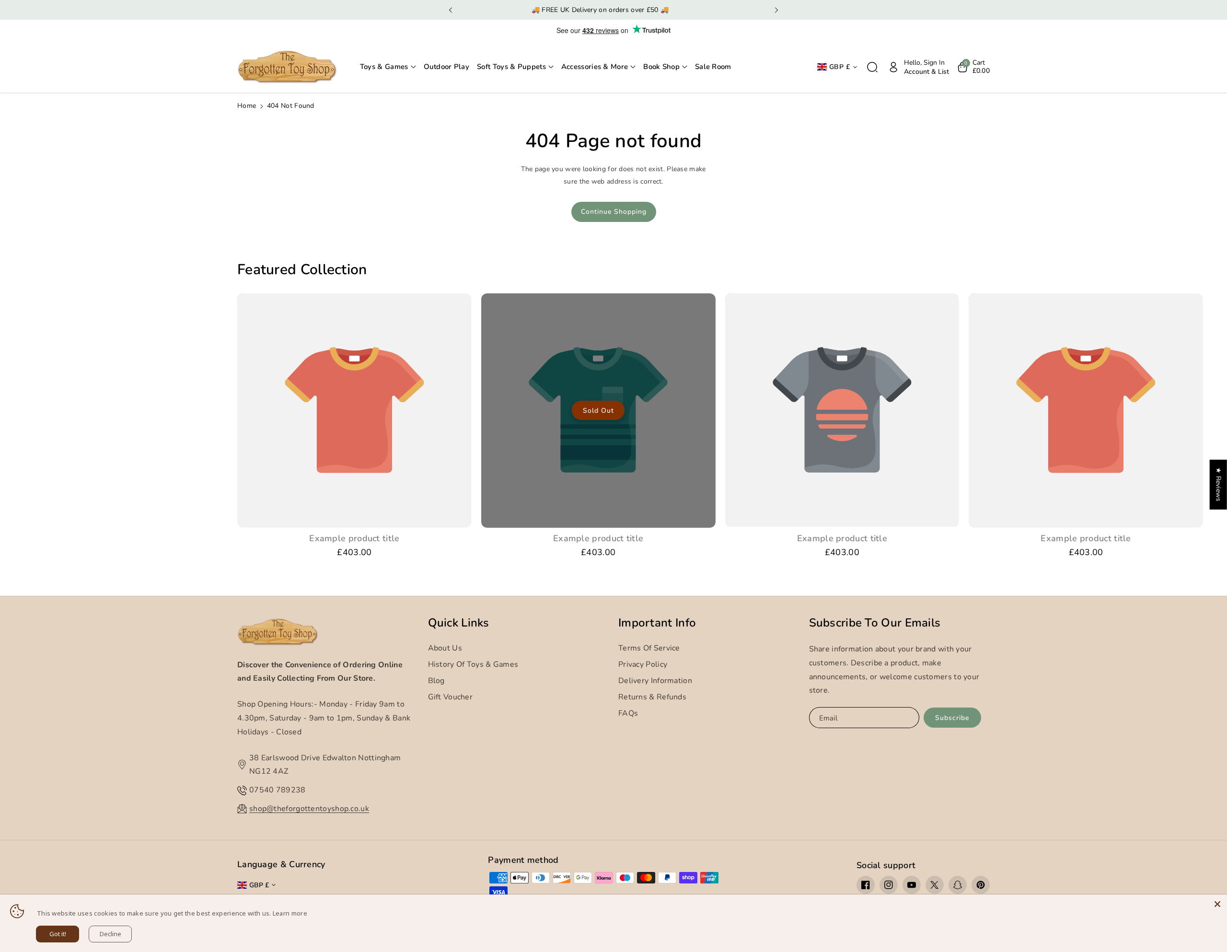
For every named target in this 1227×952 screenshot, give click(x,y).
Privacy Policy (642, 664)
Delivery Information (655, 680)
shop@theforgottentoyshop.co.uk (309, 808)
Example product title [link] (354, 538)
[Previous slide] (450, 10)
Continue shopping (614, 211)
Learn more (290, 913)
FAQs (628, 713)
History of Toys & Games (473, 664)
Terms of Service (649, 648)
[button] (388, 67)
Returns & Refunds (652, 697)
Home (246, 105)
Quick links (458, 622)
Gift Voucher (450, 697)
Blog (436, 680)
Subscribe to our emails (875, 622)
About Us (445, 648)
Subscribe (952, 717)
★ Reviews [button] (1218, 484)
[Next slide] (776, 10)
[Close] (1217, 904)
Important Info (657, 622)
